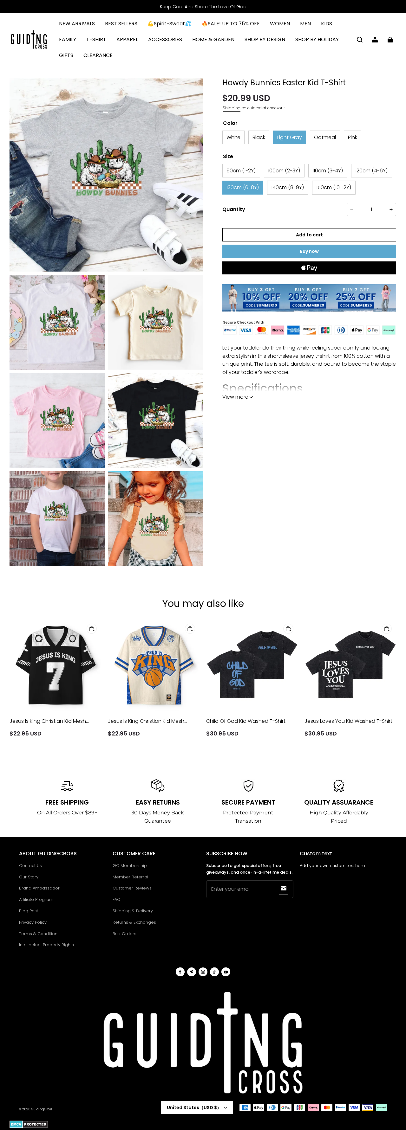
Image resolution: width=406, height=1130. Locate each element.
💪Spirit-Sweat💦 (169, 23)
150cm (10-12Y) (333, 187)
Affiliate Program (36, 899)
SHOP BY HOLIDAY (317, 39)
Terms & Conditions (39, 934)
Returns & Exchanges (134, 922)
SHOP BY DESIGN (265, 39)
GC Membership (130, 866)
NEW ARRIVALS (77, 23)
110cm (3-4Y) (327, 170)
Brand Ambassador (39, 888)
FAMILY (67, 39)
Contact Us (30, 866)
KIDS (326, 23)
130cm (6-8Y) (242, 187)
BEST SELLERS (121, 23)
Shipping (231, 108)
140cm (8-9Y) (287, 187)
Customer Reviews (132, 888)
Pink (352, 137)
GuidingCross (41, 1109)
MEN (305, 23)
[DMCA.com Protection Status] (29, 1127)
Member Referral (130, 877)
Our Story (28, 877)
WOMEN (280, 23)
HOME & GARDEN (213, 39)
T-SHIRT (96, 39)
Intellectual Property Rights (46, 945)
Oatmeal (325, 137)
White (233, 137)
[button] (359, 39)
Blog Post (28, 911)
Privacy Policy (33, 922)
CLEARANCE (98, 55)
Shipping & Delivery (133, 911)
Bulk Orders (124, 934)
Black (258, 137)
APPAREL (127, 39)
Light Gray (289, 137)
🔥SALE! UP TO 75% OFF (230, 23)
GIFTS (66, 55)
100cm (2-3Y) (284, 170)
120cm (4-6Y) (371, 170)
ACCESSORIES (165, 39)
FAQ (117, 899)
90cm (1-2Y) (241, 170)
